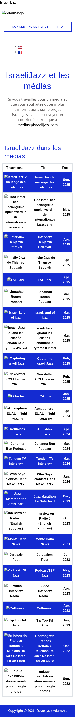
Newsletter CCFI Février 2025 (44, 379)
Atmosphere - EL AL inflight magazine (44, 413)
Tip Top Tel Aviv (44, 623)
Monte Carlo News (45, 541)
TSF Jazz (45, 280)
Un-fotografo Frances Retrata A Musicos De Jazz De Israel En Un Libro (44, 648)
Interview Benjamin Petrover (45, 241)
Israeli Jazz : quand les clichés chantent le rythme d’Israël (45, 338)
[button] (69, 14)
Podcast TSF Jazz (45, 573)
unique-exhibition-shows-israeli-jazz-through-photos (44, 681)
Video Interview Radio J (45, 591)
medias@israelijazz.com (37, 124)
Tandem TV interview (44, 461)
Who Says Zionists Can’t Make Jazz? (44, 479)
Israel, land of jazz (45, 315)
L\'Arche (44, 396)
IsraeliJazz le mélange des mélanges (44, 182)
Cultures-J (45, 608)
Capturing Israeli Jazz (44, 361)
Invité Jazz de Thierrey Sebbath (45, 262)
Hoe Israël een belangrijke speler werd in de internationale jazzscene (45, 212)
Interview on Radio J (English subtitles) (45, 521)
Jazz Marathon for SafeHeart (45, 499)
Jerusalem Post (45, 557)
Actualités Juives (44, 431)
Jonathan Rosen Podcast (45, 296)
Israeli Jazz (8, 2)
